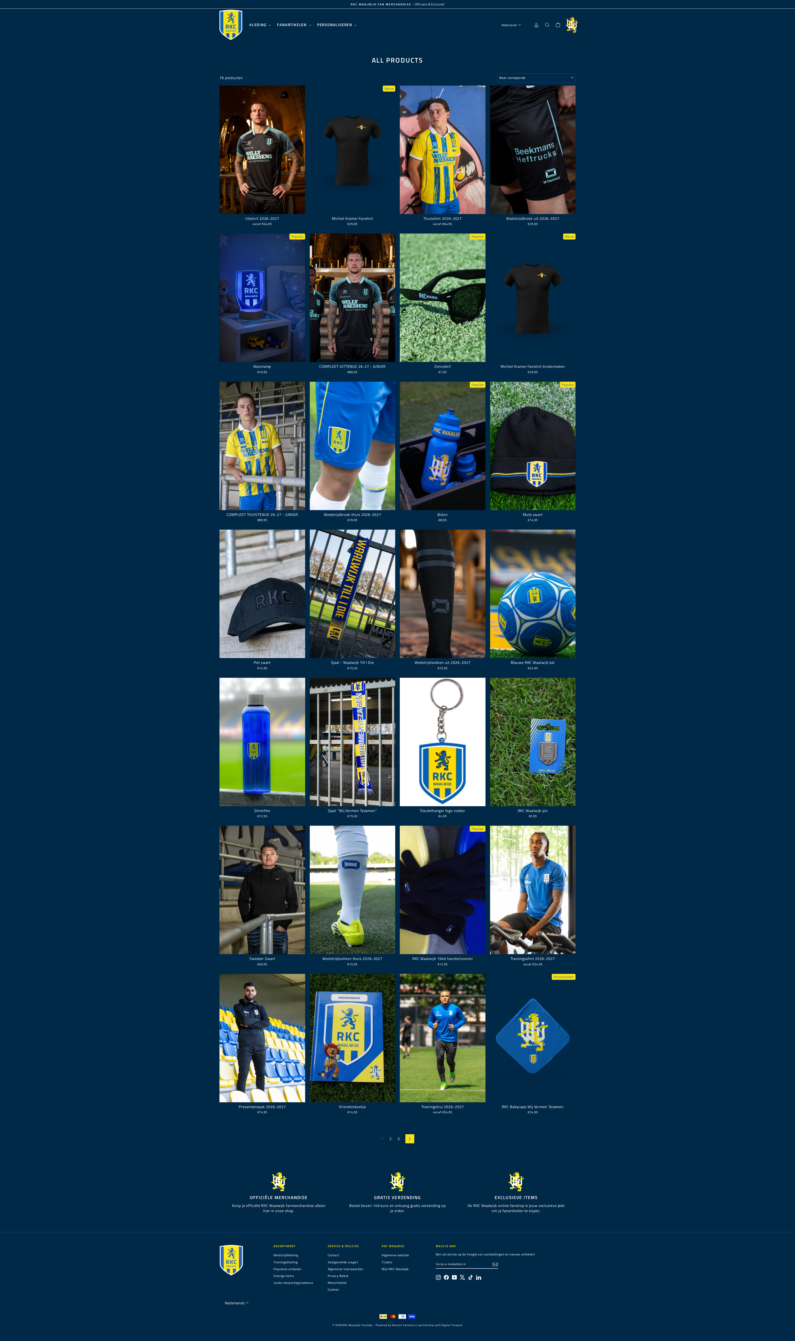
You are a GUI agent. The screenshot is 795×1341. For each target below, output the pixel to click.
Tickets (387, 1262)
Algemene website (395, 1255)
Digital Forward (452, 1325)
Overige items (283, 1275)
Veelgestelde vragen (343, 1262)
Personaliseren (335, 25)
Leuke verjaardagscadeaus (293, 1282)
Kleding (258, 25)
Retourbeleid (337, 1282)
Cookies (333, 1289)
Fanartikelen (292, 25)
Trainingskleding (285, 1262)
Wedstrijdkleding (285, 1255)
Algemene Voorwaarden (345, 1269)
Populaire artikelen (287, 1269)
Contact (333, 1255)
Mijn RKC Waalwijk (395, 1269)
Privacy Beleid (338, 1275)
